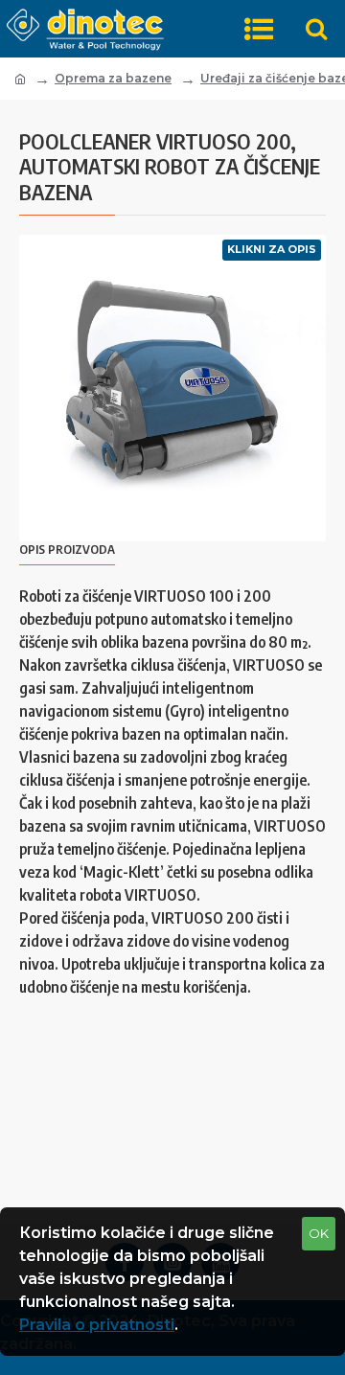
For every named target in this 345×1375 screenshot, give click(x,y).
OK (319, 1233)
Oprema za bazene (113, 78)
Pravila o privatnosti (96, 1325)
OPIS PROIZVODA (67, 549)
